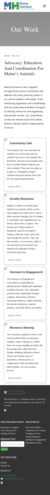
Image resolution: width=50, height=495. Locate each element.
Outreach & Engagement (36, 440)
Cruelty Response (33, 437)
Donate (4, 463)
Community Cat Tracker (36, 430)
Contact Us (5, 466)
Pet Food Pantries (33, 427)
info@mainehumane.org (13, 479)
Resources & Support (10, 427)
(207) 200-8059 (9, 476)
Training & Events (8, 433)
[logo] (19, 3)
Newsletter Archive (33, 443)
